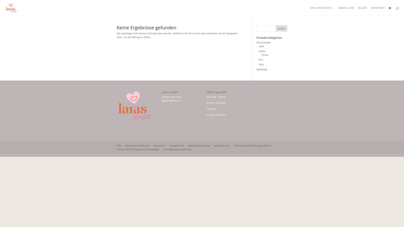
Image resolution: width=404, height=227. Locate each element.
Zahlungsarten (222, 145)
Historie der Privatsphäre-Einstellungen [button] (138, 149)
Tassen (265, 54)
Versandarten (176, 145)
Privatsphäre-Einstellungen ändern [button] (252, 145)
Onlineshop (320, 8)
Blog (363, 8)
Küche (262, 51)
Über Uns (346, 8)
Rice (261, 59)
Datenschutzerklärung (137, 145)
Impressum (159, 145)
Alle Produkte (263, 42)
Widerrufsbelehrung (199, 145)
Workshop (261, 69)
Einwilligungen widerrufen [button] (178, 149)
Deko (261, 46)
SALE (261, 64)
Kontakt (378, 8)
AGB (119, 145)
